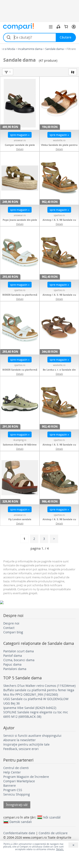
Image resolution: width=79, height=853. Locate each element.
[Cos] (66, 26)
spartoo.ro (59, 215)
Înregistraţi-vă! (17, 805)
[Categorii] (50, 26)
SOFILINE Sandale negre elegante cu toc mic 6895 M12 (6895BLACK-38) (35, 714)
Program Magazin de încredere (26, 777)
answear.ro (20, 140)
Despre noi (11, 623)
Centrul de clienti (16, 768)
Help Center (12, 772)
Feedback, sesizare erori (21, 749)
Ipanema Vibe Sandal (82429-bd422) (29, 708)
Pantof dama (12, 655)
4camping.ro (19, 440)
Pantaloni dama (14, 669)
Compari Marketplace (19, 781)
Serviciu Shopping (16, 794)
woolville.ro (59, 140)
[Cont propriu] (73, 26)
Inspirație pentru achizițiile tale (26, 744)
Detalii (19, 149)
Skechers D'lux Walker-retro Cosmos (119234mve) (39, 686)
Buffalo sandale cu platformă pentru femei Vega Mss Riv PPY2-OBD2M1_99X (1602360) (38, 692)
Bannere (9, 785)
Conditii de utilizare (53, 833)
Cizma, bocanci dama (18, 660)
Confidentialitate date (19, 833)
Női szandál (52, 817)
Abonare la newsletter (19, 740)
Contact (8, 628)
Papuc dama (12, 664)
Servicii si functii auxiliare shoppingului (32, 735)
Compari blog (13, 632)
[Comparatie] (58, 26)
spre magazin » (19, 135)
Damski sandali (20, 822)
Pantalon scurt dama (18, 651)
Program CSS (12, 790)
